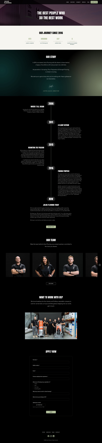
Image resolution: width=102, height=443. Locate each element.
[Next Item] (100, 265)
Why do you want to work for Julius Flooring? (42, 391)
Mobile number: (36, 365)
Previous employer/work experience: (40, 376)
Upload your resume (37, 402)
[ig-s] (51, 436)
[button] (39, 405)
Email (34, 370)
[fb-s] (48, 436)
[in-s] (53, 436)
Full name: (35, 359)
